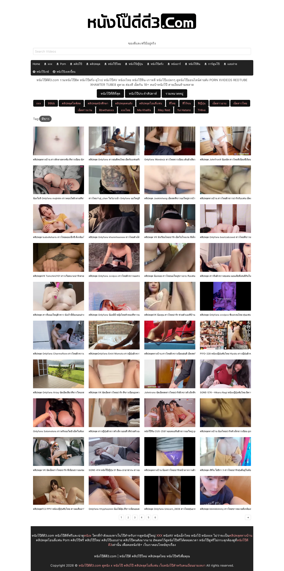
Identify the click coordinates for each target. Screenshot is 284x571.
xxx (50, 63)
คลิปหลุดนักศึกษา (98, 103)
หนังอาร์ (176, 63)
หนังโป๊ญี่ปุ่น (136, 63)
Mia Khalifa (144, 110)
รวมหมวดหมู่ (174, 93)
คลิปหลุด (95, 63)
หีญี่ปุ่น (202, 103)
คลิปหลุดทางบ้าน (240, 535)
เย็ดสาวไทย (240, 103)
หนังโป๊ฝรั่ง (157, 63)
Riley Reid (164, 110)
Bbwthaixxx (106, 110)
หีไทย (172, 103)
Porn (63, 63)
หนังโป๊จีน (194, 63)
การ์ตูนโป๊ (214, 63)
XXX (159, 535)
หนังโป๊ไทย (114, 63)
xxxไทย (125, 110)
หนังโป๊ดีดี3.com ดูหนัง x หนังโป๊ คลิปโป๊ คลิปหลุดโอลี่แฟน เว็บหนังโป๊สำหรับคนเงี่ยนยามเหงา (142, 565)
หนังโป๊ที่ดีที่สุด (110, 93)
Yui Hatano (184, 110)
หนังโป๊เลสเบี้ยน (66, 71)
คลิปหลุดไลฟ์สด (71, 103)
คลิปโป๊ (78, 63)
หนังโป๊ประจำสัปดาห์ (143, 93)
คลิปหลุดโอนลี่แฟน (150, 103)
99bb (51, 103)
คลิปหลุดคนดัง (123, 103)
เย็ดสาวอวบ (219, 103)
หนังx (87, 535)
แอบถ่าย (232, 63)
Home (36, 63)
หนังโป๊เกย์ (43, 71)
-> (248, 517)
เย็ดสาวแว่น (85, 110)
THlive (202, 110)
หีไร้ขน (186, 103)
